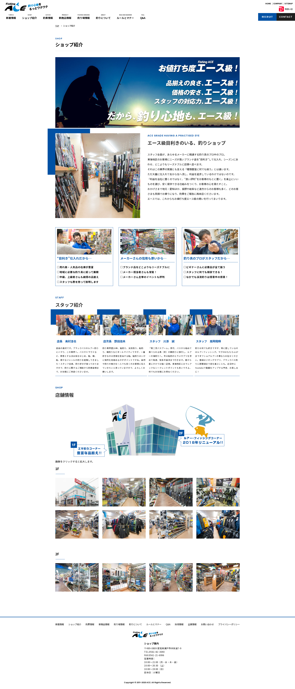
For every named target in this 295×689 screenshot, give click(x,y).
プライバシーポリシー (229, 624)
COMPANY (277, 3)
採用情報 (179, 624)
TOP (57, 25)
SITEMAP (288, 3)
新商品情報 (65, 17)
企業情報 (192, 624)
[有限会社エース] (26, 7)
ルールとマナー (125, 17)
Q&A (142, 17)
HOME (268, 3)
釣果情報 (48, 17)
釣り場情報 (83, 17)
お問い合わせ (207, 624)
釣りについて (103, 17)
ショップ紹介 (29, 17)
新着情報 (11, 17)
